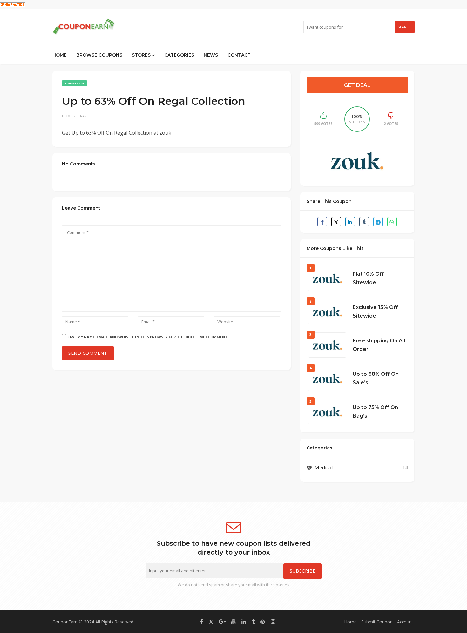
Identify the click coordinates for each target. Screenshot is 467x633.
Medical (324, 467)
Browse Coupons (99, 55)
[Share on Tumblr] (364, 221)
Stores (142, 55)
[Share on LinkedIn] (350, 221)
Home (59, 55)
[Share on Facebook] (322, 221)
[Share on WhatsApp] (392, 221)
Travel (84, 115)
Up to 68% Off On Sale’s (376, 378)
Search (404, 27)
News (211, 55)
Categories (179, 55)
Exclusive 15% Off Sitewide (375, 311)
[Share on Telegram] (378, 221)
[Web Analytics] (12, 4)
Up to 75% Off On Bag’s (375, 411)
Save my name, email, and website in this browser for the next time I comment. (147, 336)
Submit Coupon (377, 622)
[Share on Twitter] (336, 221)
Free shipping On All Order (379, 345)
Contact (239, 55)
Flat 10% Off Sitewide (368, 278)
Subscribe (302, 571)
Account (405, 622)
